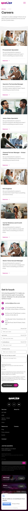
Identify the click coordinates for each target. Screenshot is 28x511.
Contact (4, 439)
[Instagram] (14, 404)
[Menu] (24, 3)
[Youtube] (19, 404)
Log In (21, 478)
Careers (16, 426)
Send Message (8, 385)
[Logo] (6, 3)
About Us (16, 409)
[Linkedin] (9, 404)
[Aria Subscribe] (24, 463)
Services (4, 409)
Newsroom (5, 426)
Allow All (6, 503)
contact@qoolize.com (12, 303)
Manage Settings (16, 503)
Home (4, 9)
